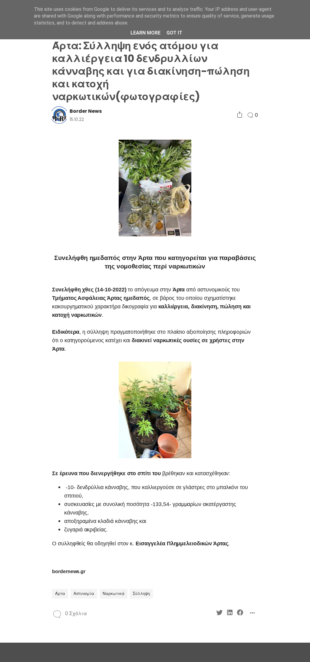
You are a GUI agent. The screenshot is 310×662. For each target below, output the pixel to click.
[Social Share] (239, 115)
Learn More (145, 33)
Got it (174, 33)
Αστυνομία (84, 593)
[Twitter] (219, 613)
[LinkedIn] (229, 613)
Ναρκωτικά (113, 593)
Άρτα (60, 593)
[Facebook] (240, 613)
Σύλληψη (141, 593)
